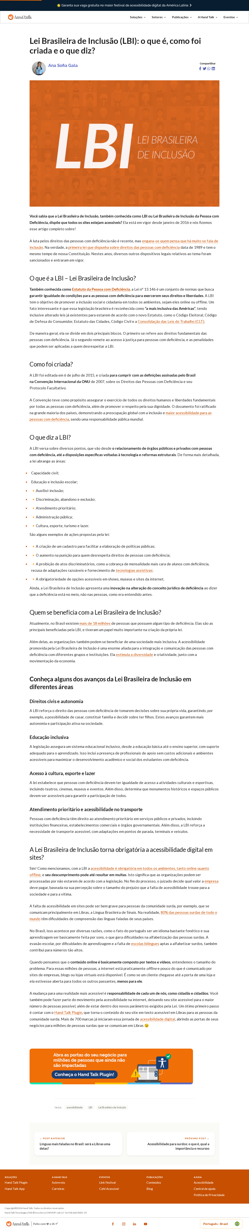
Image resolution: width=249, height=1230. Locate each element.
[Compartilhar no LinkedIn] (213, 69)
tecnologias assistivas (134, 570)
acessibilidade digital (157, 1019)
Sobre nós (58, 1182)
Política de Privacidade (209, 1195)
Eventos (229, 17)
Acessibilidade (203, 1182)
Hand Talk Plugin (16, 1182)
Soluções (136, 17)
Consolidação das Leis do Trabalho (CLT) (171, 321)
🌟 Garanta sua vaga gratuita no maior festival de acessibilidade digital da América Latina (123, 5)
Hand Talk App (15, 1188)
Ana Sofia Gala (63, 65)
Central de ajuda (204, 1188)
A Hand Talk (206, 17)
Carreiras (58, 1188)
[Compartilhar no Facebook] (200, 69)
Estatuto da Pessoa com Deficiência (101, 289)
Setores (157, 17)
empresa (211, 881)
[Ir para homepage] (32, 1224)
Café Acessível (109, 1188)
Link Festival (107, 1182)
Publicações (180, 17)
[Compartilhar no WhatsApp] (209, 69)
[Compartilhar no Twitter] (205, 69)
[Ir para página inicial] (20, 17)
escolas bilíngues (145, 943)
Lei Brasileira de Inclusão (112, 1107)
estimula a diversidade (134, 654)
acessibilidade (74, 1107)
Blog (149, 1188)
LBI (90, 1107)
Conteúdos (153, 1182)
